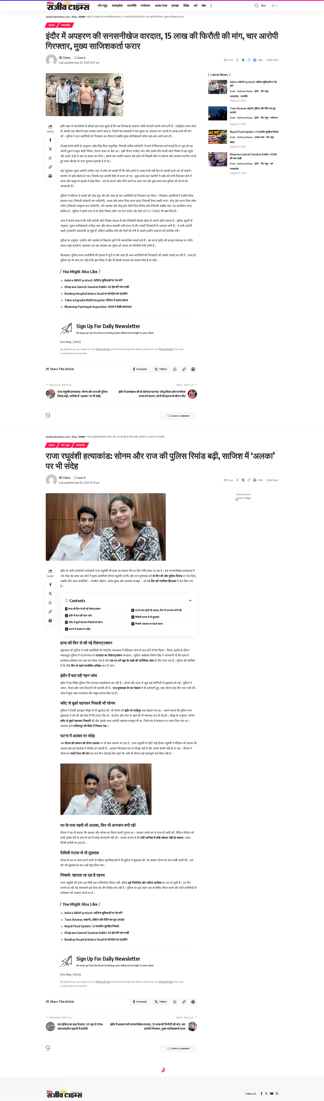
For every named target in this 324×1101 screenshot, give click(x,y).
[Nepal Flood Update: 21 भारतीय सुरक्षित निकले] (217, 137)
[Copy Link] (248, 60)
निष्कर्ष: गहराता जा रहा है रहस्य (149, 623)
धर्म (271, 163)
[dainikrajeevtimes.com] (69, 5)
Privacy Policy (166, 349)
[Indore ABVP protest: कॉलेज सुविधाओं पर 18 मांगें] (217, 87)
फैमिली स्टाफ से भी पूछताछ (147, 617)
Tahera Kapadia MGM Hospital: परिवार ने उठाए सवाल (96, 300)
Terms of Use (103, 349)
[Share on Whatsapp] (50, 157)
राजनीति (244, 96)
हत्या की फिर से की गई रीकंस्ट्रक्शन (84, 608)
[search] (256, 5)
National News (245, 91)
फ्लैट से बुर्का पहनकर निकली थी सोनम (86, 622)
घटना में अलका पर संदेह (79, 629)
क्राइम (52, 25)
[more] (211, 5)
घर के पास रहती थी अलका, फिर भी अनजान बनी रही (158, 610)
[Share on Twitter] (243, 60)
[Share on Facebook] (237, 60)
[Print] (254, 60)
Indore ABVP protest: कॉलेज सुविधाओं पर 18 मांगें (93, 280)
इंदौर (257, 91)
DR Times (64, 57)
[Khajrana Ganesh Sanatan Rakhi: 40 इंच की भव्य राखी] (217, 159)
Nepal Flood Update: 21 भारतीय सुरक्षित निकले (254, 131)
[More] (260, 60)
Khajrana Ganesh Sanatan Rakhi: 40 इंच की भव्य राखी (96, 287)
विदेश (232, 142)
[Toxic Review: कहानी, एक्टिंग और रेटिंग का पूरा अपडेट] (217, 113)
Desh (232, 91)
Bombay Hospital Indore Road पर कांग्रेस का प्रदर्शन (96, 293)
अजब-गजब (259, 137)
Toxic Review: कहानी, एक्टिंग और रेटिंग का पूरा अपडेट (94, 919)
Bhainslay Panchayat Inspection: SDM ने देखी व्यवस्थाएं (97, 307)
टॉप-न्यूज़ (264, 91)
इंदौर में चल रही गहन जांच (80, 615)
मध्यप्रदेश (65, 25)
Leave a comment (180, 415)
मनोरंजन (274, 117)
